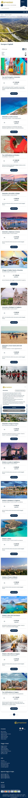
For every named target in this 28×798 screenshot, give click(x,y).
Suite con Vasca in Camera (6, 751)
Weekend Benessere (5, 749)
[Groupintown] (7, 2)
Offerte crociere (4, 735)
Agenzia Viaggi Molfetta (5, 777)
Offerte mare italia (4, 736)
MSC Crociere (3, 731)
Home (2, 14)
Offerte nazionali (4, 737)
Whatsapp (3, 786)
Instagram (3, 787)
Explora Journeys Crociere (6, 733)
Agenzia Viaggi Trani (4, 774)
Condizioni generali (4, 767)
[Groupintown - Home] (20, 722)
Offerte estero (3, 739)
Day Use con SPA (4, 753)
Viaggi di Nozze (4, 747)
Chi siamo (3, 760)
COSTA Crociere (4, 732)
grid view (23, 49)
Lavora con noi (4, 761)
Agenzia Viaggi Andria (5, 775)
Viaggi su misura (4, 746)
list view (26, 49)
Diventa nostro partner (5, 763)
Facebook (3, 784)
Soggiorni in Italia (4, 752)
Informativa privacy (4, 764)
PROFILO (22, 1)
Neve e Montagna (4, 748)
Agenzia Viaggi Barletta (5, 776)
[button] (24, 12)
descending (25, 53)
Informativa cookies (5, 765)
